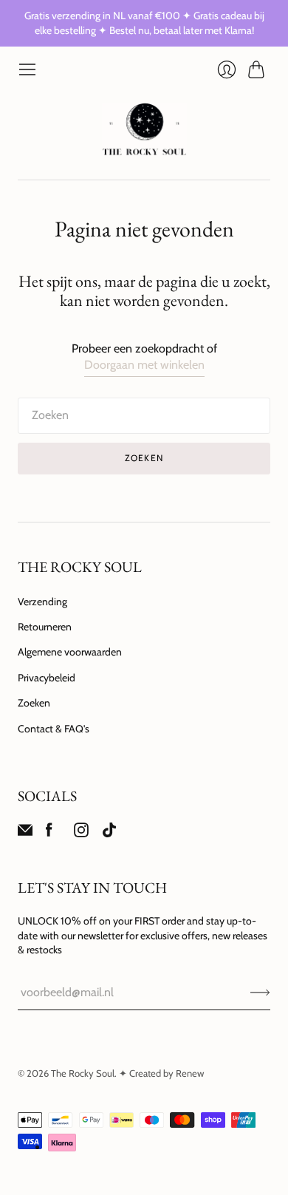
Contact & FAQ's (53, 728)
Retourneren (45, 626)
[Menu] (27, 69)
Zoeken (34, 702)
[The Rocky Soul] (144, 129)
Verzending (42, 601)
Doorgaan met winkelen (144, 365)
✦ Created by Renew (161, 1073)
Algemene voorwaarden (70, 651)
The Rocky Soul (82, 1073)
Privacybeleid (46, 677)
